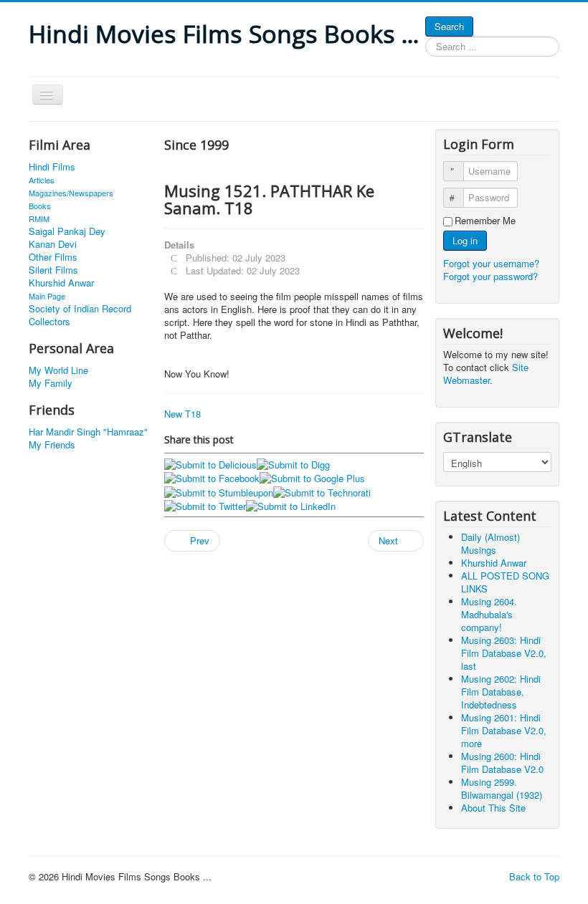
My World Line (58, 370)
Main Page (47, 296)
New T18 (182, 413)
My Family (50, 383)
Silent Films (53, 270)
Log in (465, 240)
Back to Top (534, 876)
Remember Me (485, 220)
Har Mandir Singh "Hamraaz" (88, 431)
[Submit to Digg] (293, 463)
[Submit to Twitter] (205, 505)
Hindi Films (52, 166)
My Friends (52, 444)
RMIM (39, 218)
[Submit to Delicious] (210, 463)
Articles (41, 180)
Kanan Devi (53, 244)
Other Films (53, 257)
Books (40, 205)
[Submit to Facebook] (212, 477)
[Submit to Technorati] (322, 491)
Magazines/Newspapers (71, 192)
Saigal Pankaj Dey (67, 231)
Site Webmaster (485, 373)
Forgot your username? (491, 263)
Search (449, 26)
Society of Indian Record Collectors (80, 315)
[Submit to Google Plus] (312, 477)
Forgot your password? (490, 276)
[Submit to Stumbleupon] (218, 491)
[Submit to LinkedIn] (291, 505)
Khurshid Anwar (61, 283)
